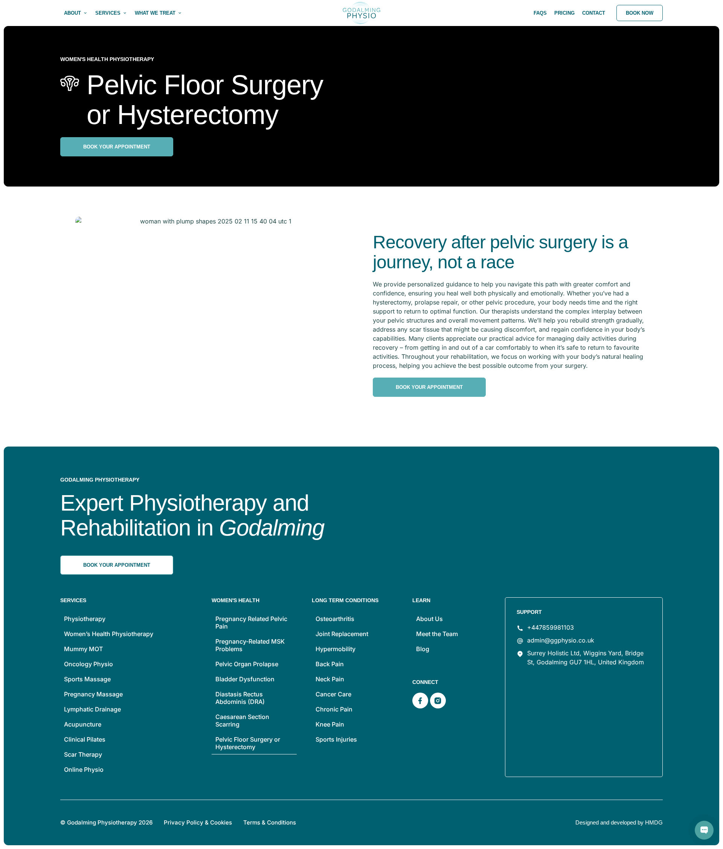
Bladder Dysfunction (245, 679)
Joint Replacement (342, 634)
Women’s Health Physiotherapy (108, 634)
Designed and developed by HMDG (619, 822)
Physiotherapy (84, 619)
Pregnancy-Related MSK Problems (250, 645)
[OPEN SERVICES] (124, 13)
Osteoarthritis (335, 619)
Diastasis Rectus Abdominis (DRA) (240, 697)
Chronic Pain (334, 709)
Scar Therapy (83, 754)
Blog (422, 649)
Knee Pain (330, 724)
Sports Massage (87, 679)
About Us (429, 619)
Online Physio (84, 769)
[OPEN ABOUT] (85, 13)
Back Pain (330, 664)
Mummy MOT (83, 649)
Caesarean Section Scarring (242, 720)
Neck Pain (330, 679)
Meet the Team (437, 634)
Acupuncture (82, 724)
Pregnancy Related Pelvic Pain (251, 622)
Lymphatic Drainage (92, 709)
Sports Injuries (336, 739)
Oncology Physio (88, 664)
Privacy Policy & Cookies (198, 822)
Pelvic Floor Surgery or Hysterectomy (247, 743)
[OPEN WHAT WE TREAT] (179, 13)
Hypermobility (335, 649)
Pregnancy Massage (93, 694)
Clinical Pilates (84, 739)
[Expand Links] (704, 830)
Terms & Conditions (269, 822)
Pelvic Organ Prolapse (246, 664)
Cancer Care (333, 694)
